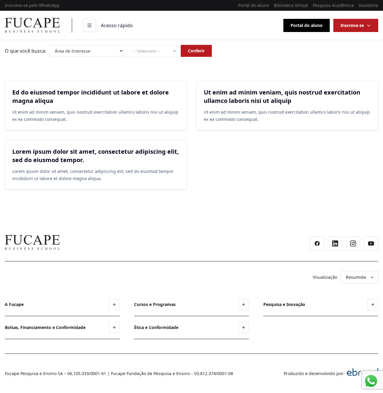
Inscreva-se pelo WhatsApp (32, 5)
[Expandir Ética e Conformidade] (243, 327)
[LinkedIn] (335, 243)
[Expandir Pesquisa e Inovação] (372, 304)
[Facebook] (317, 243)
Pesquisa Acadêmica (333, 5)
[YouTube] (371, 243)
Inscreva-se (352, 25)
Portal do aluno (307, 25)
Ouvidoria (368, 5)
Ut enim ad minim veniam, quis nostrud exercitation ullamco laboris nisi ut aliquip (282, 96)
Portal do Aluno (253, 5)
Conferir (196, 51)
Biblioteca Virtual (291, 5)
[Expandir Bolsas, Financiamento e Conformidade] (114, 327)
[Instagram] (353, 243)
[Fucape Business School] (32, 242)
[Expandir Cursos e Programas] (243, 304)
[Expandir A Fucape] (114, 304)
